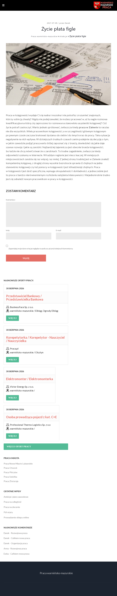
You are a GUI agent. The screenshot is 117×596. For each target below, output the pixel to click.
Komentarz (10, 200)
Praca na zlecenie (12, 507)
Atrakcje (63, 36)
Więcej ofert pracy (19, 446)
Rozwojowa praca (19, 533)
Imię (7, 230)
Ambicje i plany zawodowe (16, 496)
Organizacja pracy (19, 543)
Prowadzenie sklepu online (16, 517)
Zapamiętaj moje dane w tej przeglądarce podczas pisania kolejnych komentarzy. (41, 248)
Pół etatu (8, 512)
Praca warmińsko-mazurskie (44, 36)
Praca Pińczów (10, 472)
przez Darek (64, 23)
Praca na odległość (12, 502)
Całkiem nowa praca (20, 538)
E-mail (58, 230)
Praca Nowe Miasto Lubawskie (18, 463)
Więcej (12, 318)
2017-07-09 (52, 23)
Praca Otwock (10, 468)
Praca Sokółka (10, 476)
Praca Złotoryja (11, 481)
